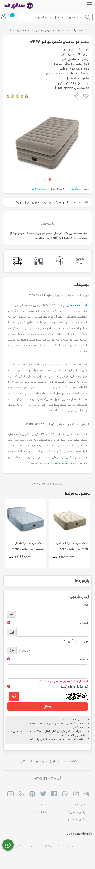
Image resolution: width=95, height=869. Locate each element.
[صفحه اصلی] (90, 30)
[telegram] (87, 794)
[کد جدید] (14, 696)
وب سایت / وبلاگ (75, 641)
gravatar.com (25, 731)
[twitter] (43, 794)
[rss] (21, 794)
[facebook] (54, 794)
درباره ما (42, 804)
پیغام (84, 659)
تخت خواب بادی (77, 305)
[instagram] (76, 794)
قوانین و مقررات (76, 812)
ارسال (47, 706)
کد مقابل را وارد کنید (74, 686)
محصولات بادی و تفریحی (50, 30)
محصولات (76, 30)
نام (86, 604)
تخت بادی (23, 30)
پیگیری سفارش (77, 819)
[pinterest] (32, 794)
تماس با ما (80, 804)
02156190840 (45, 778)
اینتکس (75, 189)
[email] (10, 794)
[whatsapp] (65, 794)
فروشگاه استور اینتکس (58, 463)
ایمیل (84, 623)
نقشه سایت (40, 812)
